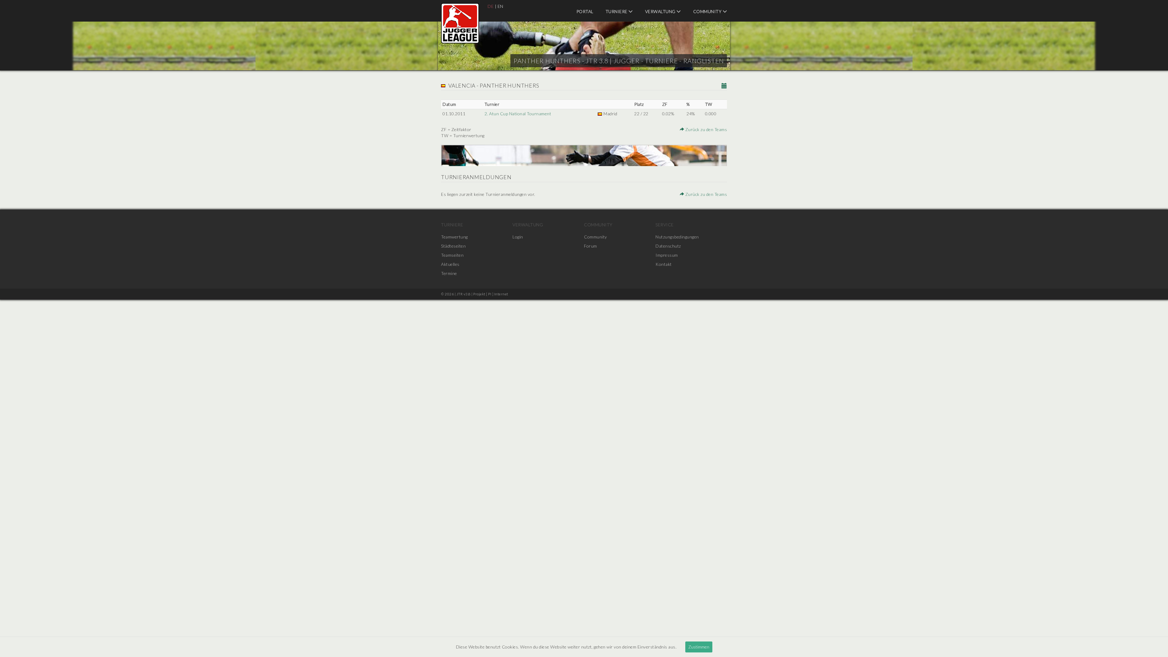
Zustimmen (698, 646)
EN (500, 6)
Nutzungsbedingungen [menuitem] (677, 236)
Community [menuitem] (708, 11)
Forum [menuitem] (590, 246)
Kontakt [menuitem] (663, 264)
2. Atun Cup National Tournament (518, 113)
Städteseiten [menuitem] (453, 246)
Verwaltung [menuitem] (661, 11)
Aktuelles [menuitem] (450, 264)
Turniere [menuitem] (617, 11)
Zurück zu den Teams (705, 129)
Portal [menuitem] (584, 11)
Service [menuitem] (664, 224)
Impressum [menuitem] (666, 255)
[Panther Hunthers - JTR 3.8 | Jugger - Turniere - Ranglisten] (460, 23)
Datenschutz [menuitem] (668, 246)
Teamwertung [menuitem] (454, 236)
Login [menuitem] (518, 236)
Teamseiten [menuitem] (452, 255)
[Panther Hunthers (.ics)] (724, 86)
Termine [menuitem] (449, 273)
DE (491, 6)
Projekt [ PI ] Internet (490, 294)
